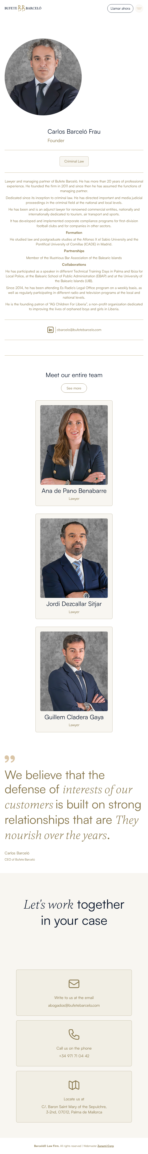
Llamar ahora (120, 8)
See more (74, 388)
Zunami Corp (106, 1145)
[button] (139, 8)
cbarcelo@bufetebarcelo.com (79, 329)
